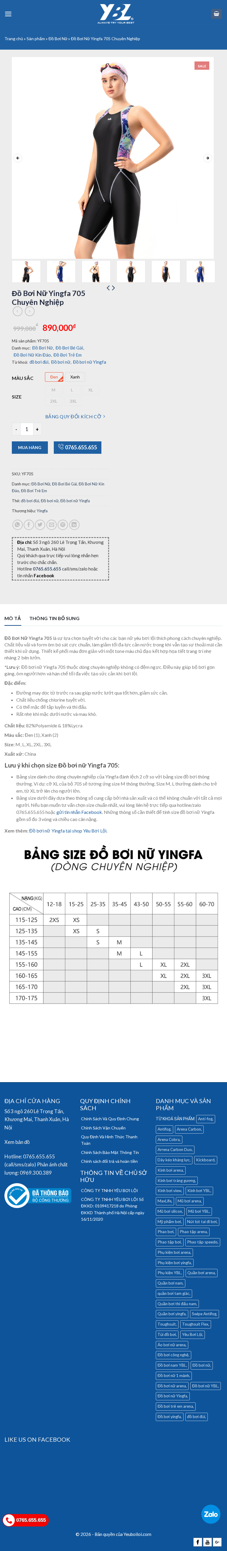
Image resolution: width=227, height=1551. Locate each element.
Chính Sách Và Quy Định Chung (110, 1118)
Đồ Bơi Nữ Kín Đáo (33, 354)
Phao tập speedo (202, 1242)
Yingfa (42, 510)
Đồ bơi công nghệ (173, 1354)
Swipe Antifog (204, 1313)
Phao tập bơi (169, 1242)
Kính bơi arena (170, 1170)
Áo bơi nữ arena (172, 1344)
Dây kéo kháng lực (174, 1159)
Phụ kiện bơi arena (174, 1252)
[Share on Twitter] (40, 525)
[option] (54, 377)
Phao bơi (166, 1231)
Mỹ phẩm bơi (169, 1221)
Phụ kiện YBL (169, 1272)
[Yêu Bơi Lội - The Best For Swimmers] (116, 14)
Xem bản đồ (17, 1142)
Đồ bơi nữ (61, 362)
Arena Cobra (169, 1139)
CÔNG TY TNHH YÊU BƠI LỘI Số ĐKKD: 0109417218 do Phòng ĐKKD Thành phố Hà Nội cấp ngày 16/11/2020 (112, 1209)
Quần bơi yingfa (172, 1313)
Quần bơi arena (201, 1272)
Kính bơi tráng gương (176, 1180)
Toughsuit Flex (195, 1324)
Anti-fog (205, 1118)
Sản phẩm (36, 38)
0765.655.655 (81, 447)
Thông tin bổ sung (54, 618)
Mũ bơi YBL (198, 1211)
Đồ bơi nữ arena (172, 1385)
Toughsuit (167, 1324)
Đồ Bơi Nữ (57, 38)
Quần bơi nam (170, 1283)
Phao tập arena (193, 1231)
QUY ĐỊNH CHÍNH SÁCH (105, 1104)
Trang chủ (13, 38)
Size (17, 396)
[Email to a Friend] (51, 525)
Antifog (164, 1129)
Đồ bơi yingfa (169, 1416)
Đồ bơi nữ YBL (205, 1385)
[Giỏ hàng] (216, 14)
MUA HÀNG (29, 447)
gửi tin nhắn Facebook (79, 812)
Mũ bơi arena (189, 1201)
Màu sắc (22, 378)
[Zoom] (20, 251)
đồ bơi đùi (39, 362)
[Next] (207, 158)
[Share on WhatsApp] (17, 525)
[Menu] (8, 14)
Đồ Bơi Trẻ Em (67, 354)
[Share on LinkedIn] (74, 525)
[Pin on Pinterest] (63, 525)
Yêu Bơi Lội (192, 1334)
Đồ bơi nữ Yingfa (89, 362)
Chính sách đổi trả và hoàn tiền (109, 1161)
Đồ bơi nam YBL (172, 1365)
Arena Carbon (189, 1129)
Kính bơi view (169, 1190)
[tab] (12, 619)
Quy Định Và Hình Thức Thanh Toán (109, 1140)
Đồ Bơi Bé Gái (70, 347)
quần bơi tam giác (173, 1293)
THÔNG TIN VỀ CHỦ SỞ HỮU (113, 1176)
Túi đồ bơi (167, 1334)
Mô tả (12, 618)
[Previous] (17, 158)
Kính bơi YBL (198, 1190)
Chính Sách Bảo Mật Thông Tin (110, 1152)
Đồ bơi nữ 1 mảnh (173, 1375)
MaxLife (164, 1201)
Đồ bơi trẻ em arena (175, 1406)
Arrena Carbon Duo (175, 1149)
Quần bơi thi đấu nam (177, 1303)
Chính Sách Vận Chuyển (103, 1127)
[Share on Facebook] (29, 525)
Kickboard (205, 1159)
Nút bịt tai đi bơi (202, 1221)
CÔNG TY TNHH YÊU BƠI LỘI (109, 1190)
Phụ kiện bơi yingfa (174, 1262)
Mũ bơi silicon (170, 1211)
